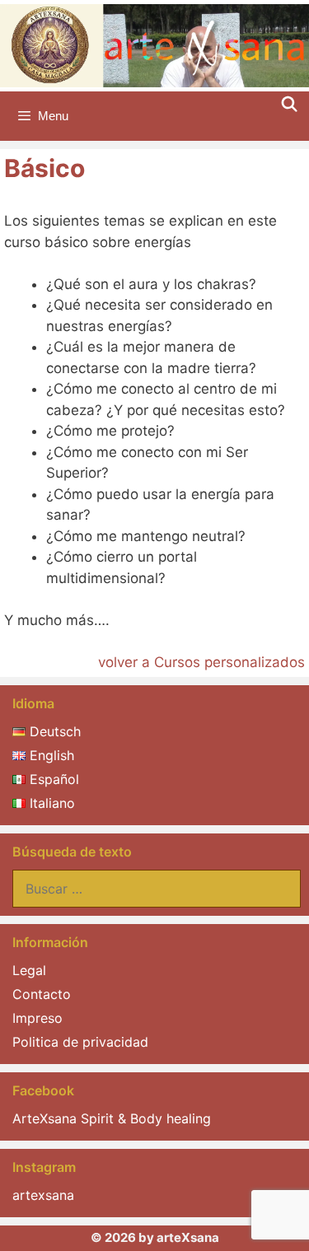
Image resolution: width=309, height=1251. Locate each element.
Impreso (37, 1018)
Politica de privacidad (80, 1042)
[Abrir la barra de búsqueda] (289, 104)
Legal (29, 970)
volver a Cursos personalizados (201, 662)
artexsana (43, 1195)
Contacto (41, 994)
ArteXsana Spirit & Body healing (111, 1118)
